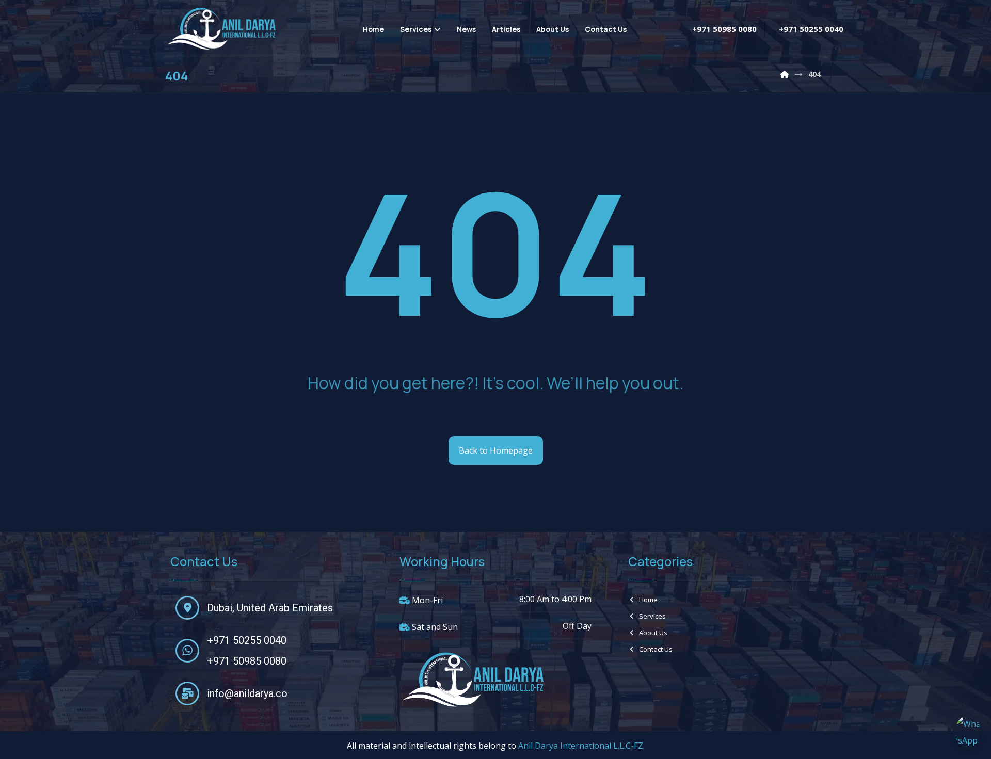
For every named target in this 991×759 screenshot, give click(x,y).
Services (652, 616)
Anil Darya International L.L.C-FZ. (581, 745)
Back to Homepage (496, 450)
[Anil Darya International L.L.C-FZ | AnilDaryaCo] (784, 74)
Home (648, 599)
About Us (653, 632)
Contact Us (656, 649)
